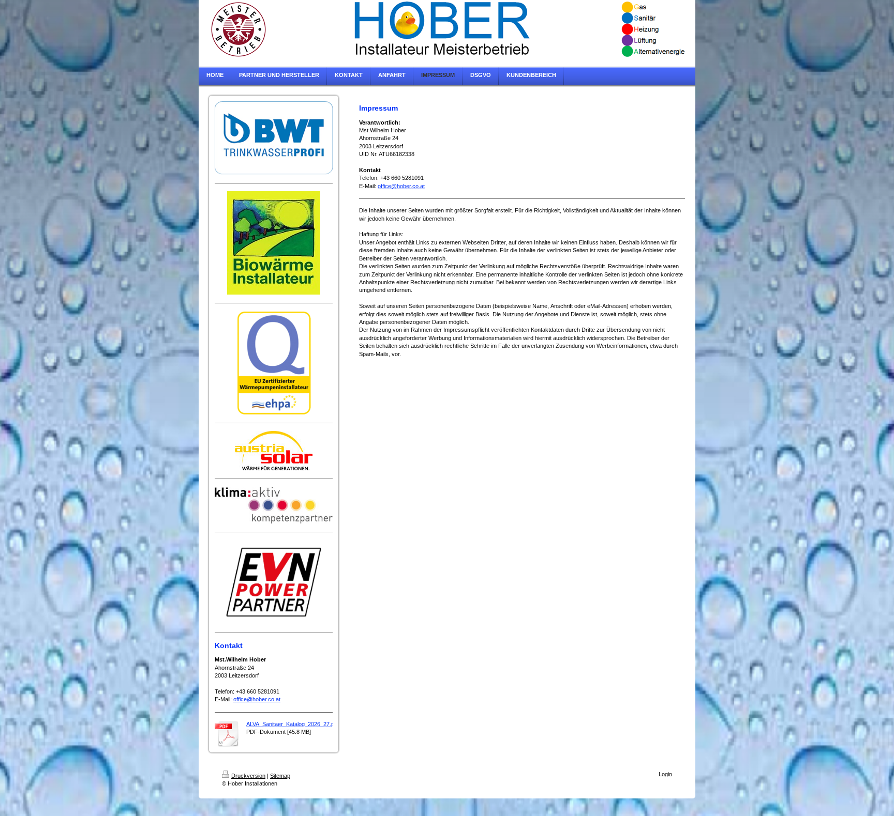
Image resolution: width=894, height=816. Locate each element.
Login (665, 774)
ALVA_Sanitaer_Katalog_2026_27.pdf (292, 724)
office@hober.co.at (256, 699)
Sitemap (280, 776)
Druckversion (248, 776)
